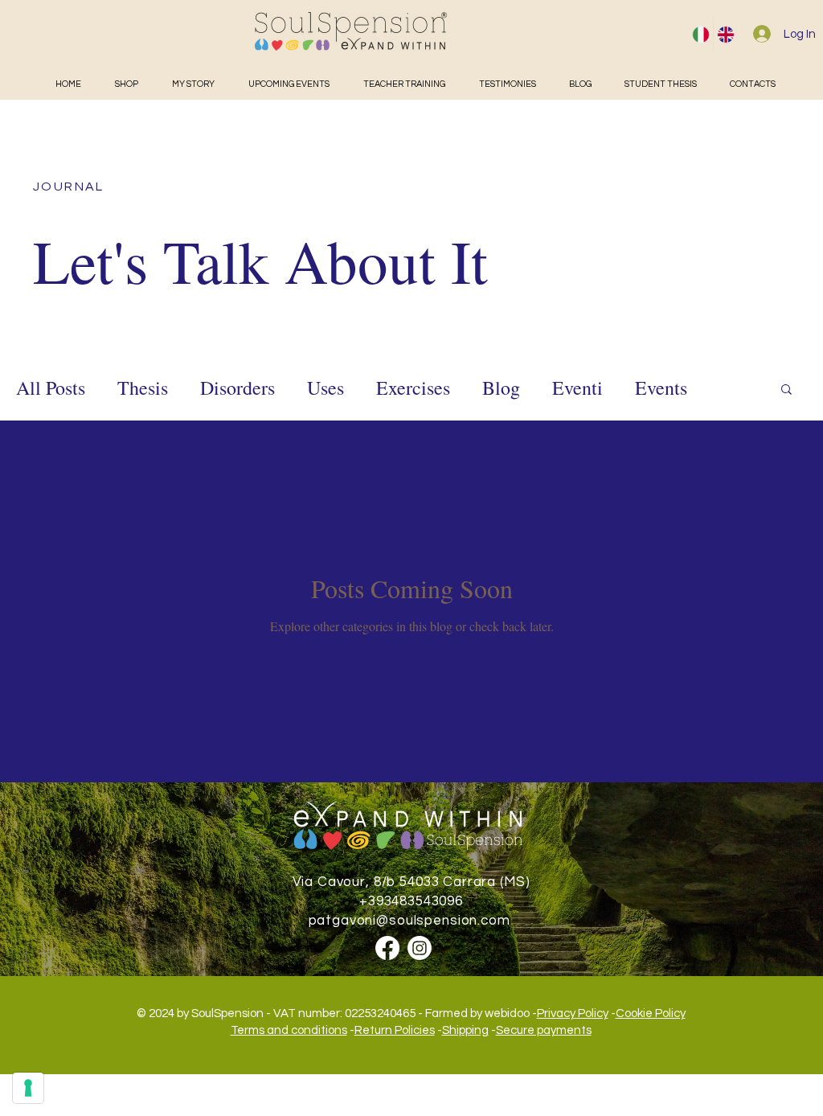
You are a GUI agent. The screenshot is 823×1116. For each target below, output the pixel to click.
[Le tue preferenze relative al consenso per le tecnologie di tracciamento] (28, 1088)
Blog (501, 387)
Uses (325, 387)
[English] (725, 34)
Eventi (577, 387)
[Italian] (701, 34)
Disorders (237, 387)
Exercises (413, 387)
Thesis (142, 387)
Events (661, 387)
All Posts (50, 387)
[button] (786, 390)
